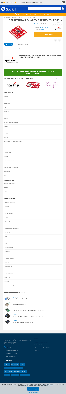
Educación (7, 232)
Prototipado (8, 251)
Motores (6, 133)
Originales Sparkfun (10, 202)
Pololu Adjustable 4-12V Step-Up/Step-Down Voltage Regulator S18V (29, 310)
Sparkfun (6, 194)
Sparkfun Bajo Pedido (9, 198)
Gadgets (7, 270)
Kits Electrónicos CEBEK (10, 183)
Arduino (6, 100)
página (26, 48)
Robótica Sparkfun (9, 258)
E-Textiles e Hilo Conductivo (11, 122)
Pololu (6, 191)
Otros (5, 175)
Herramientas (8, 266)
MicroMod (6, 111)
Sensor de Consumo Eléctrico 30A (20, 298)
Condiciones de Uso (39, 344)
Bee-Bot (22, 364)
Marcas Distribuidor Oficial (40, 342)
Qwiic (5, 107)
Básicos (6, 137)
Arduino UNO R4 (14, 364)
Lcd (6, 243)
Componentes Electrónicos (11, 167)
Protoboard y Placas (9, 163)
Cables (6, 217)
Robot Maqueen (8, 371)
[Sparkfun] (58, 30)
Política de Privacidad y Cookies (42, 347)
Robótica (6, 118)
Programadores (9, 247)
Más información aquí (33, 392)
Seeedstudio (7, 277)
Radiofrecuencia (9, 273)
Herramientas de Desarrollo (12, 228)
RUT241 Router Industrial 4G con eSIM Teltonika (23, 322)
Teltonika (6, 281)
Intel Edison (8, 210)
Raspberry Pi (7, 103)
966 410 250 (8, 347)
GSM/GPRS (7, 221)
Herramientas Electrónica (10, 148)
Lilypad (6, 126)
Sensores (6, 115)
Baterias (6, 156)
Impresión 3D (7, 171)
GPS (6, 236)
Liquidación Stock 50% (9, 285)
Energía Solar (7, 152)
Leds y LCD (6, 145)
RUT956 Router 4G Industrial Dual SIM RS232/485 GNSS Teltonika (28, 316)
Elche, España (14, 353)
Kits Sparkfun (8, 240)
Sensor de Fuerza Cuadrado (19, 304)
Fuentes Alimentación (9, 160)
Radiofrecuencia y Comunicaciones (12, 141)
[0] (63, 9)
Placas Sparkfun (9, 213)
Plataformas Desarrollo (10, 130)
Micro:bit (6, 96)
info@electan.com (13, 350)
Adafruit (6, 187)
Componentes (8, 225)
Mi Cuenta (36, 350)
